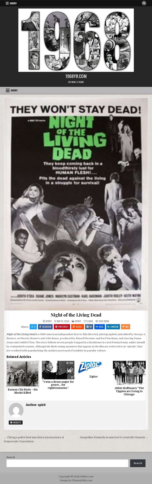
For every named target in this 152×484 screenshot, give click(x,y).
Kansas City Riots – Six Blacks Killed (23, 391)
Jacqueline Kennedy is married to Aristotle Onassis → (114, 437)
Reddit (79, 326)
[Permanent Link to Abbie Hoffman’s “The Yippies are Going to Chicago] (129, 373)
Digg (101, 326)
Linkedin (114, 326)
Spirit (78, 321)
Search (10, 457)
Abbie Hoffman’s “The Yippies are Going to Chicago (129, 391)
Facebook (46, 326)
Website (17, 422)
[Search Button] (144, 3)
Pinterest (63, 326)
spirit (49, 321)
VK (91, 326)
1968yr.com (76, 76)
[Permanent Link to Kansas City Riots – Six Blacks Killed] (22, 374)
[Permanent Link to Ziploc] (93, 367)
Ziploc (93, 376)
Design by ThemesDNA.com (76, 480)
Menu (13, 3)
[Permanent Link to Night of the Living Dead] (76, 204)
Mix (127, 326)
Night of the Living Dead (76, 315)
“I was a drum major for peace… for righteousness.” (58, 385)
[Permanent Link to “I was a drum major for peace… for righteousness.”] (58, 370)
